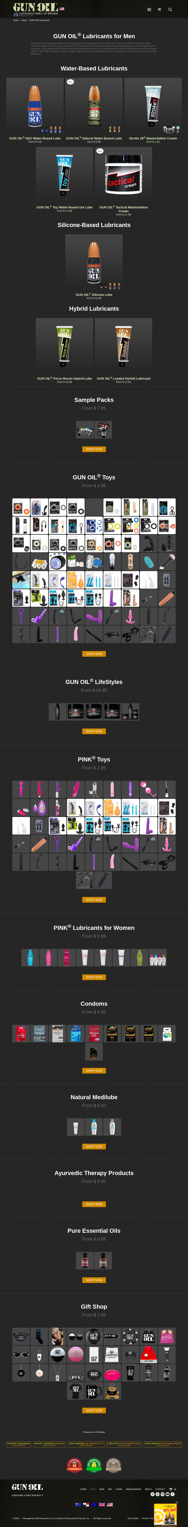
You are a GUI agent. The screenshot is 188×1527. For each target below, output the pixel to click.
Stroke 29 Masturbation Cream (153, 138)
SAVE (101, 1489)
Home (16, 20)
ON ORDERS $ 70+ (86, 1444)
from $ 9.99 (35, 141)
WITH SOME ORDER (163, 1444)
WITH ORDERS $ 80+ (124, 1444)
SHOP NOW (94, 449)
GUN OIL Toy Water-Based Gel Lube (64, 207)
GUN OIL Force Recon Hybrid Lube (64, 378)
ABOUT (148, 1489)
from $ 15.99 (94, 298)
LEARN (118, 1489)
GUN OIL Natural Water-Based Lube (94, 138)
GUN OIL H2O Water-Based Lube (35, 138)
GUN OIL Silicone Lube (94, 295)
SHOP (93, 1489)
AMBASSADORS (133, 1489)
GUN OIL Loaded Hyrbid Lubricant (123, 378)
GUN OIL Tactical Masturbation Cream (123, 209)
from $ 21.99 (123, 214)
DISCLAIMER (133, 1518)
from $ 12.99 (64, 210)
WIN (110, 1489)
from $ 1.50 (153, 141)
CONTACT (160, 1489)
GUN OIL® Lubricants (39, 20)
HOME (83, 1489)
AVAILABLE (49, 1444)
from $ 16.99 (64, 382)
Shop (24, 20)
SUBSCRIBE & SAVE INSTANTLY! (27, 1495)
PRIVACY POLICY (149, 1518)
